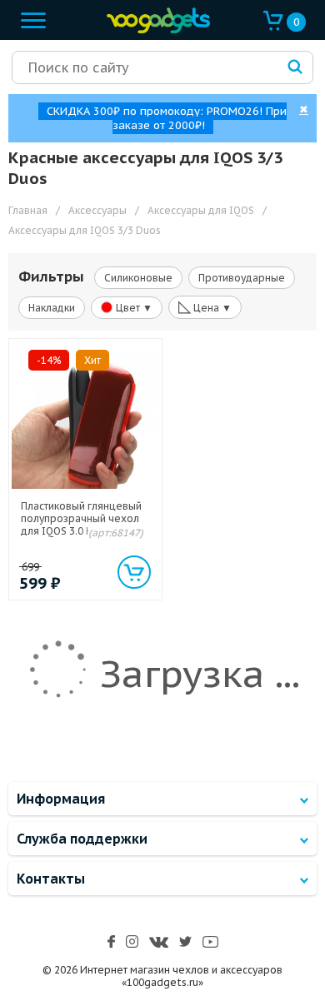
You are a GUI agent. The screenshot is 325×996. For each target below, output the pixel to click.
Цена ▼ (205, 306)
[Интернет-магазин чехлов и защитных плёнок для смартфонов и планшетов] (154, 29)
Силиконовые (138, 277)
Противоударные (241, 277)
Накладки (51, 307)
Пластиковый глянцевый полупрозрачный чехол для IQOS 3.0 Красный (81, 518)
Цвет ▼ (132, 307)
